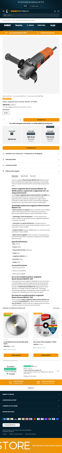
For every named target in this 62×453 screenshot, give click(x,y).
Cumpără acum (31, 148)
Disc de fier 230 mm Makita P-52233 (44, 342)
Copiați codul (34, 6)
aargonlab (11, 431)
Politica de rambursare (30, 434)
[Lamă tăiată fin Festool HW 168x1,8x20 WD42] (16, 325)
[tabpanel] (31, 242)
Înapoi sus (31, 388)
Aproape (4, 434)
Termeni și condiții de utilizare (16, 434)
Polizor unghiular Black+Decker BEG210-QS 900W (23, 20)
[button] (58, 11)
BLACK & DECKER (7, 96)
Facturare (11, 107)
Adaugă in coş (41, 120)
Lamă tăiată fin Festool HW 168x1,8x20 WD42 (16, 343)
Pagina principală (7, 20)
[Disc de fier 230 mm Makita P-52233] (45, 325)
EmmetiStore (9, 430)
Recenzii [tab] (33, 176)
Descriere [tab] (15, 176)
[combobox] (31, 15)
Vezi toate (56, 308)
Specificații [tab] (24, 176)
